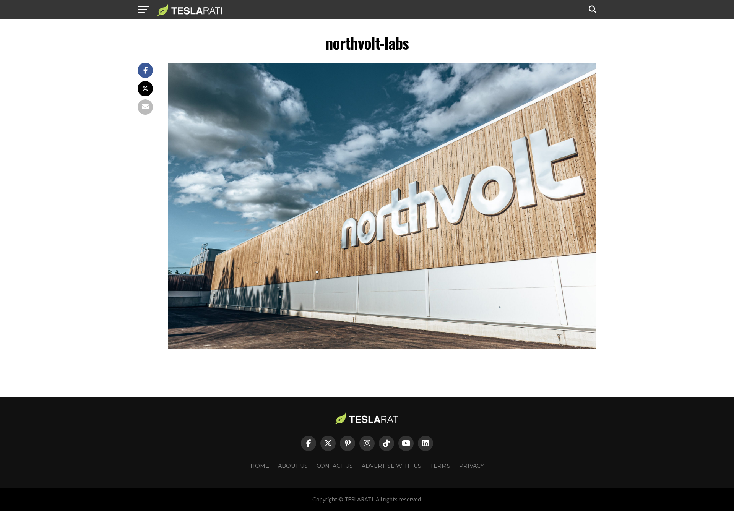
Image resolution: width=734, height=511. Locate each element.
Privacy (471, 465)
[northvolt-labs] (382, 346)
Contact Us (335, 465)
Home (259, 465)
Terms (440, 465)
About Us (293, 465)
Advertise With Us (391, 465)
